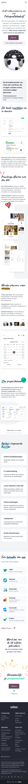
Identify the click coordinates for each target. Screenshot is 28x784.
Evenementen (19, 740)
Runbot (17, 720)
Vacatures (18, 737)
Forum (3, 719)
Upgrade (3, 734)
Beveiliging (18, 750)
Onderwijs (4, 740)
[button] (25, 2)
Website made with (12, 782)
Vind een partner (5, 748)
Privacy (24, 749)
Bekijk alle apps (6, 628)
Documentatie (5, 717)
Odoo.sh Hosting (5, 730)
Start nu (13, 37)
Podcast (17, 742)
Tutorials (3, 716)
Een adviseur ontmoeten (14, 43)
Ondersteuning (5, 733)
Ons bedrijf (18, 730)
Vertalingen (18, 722)
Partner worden (5, 750)
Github (17, 718)
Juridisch (17, 749)
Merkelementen (19, 732)
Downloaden (18, 716)
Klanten (17, 746)
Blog (16, 744)
